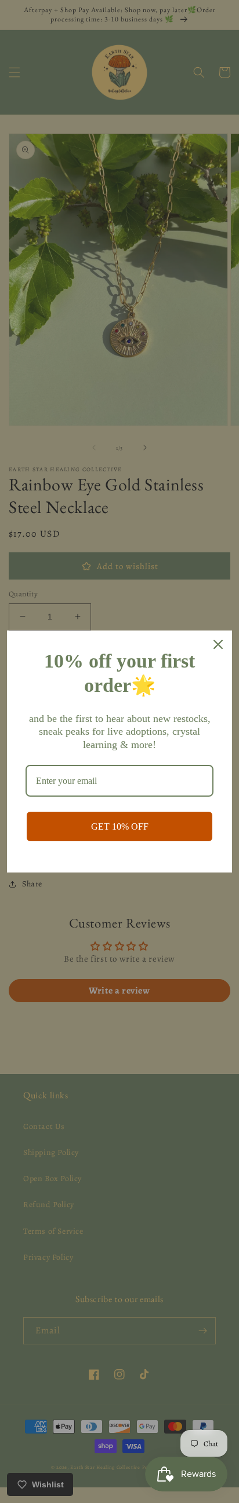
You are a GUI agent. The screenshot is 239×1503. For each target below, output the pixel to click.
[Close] (218, 644)
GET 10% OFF (120, 826)
